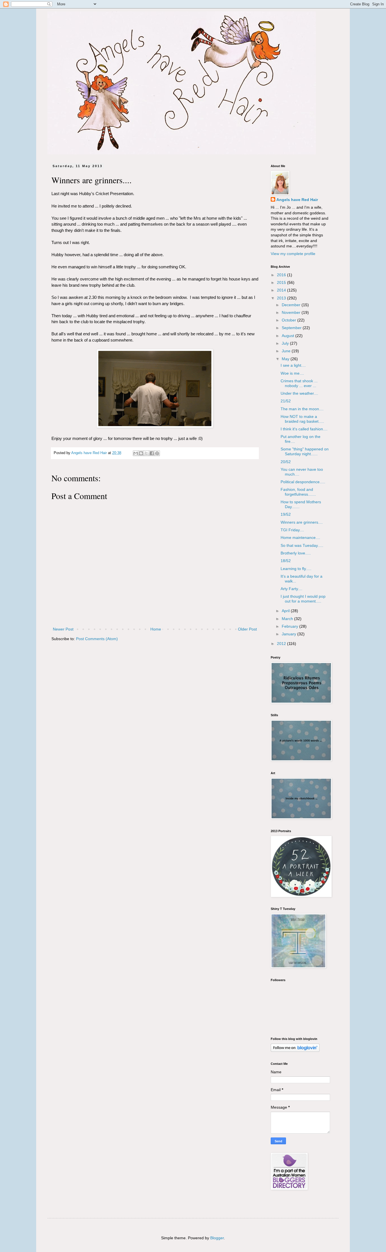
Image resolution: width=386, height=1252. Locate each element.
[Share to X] (146, 453)
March (288, 618)
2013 (282, 298)
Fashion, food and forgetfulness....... (298, 492)
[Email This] (135, 453)
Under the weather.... (299, 393)
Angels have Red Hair (297, 199)
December (292, 305)
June (287, 351)
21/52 (286, 401)
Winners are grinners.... (302, 522)
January (289, 634)
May (286, 359)
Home (155, 629)
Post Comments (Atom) (97, 638)
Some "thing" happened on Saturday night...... (305, 451)
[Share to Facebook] (152, 453)
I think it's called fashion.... (304, 429)
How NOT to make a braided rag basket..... (302, 419)
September (292, 327)
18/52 (286, 560)
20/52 (286, 461)
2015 (282, 282)
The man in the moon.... (302, 409)
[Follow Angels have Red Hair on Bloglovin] (295, 1050)
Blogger (217, 1238)
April (286, 610)
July (286, 343)
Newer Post (63, 629)
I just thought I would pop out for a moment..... (303, 598)
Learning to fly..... (296, 568)
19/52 (286, 514)
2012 (282, 643)
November (292, 312)
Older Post (247, 629)
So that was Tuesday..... (302, 545)
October (289, 320)
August (288, 335)
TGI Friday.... (292, 530)
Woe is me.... (292, 373)
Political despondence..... (303, 482)
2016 (282, 275)
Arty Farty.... (291, 588)
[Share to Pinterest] (157, 453)
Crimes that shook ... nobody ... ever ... (299, 383)
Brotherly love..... (296, 553)
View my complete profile (293, 253)
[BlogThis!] (141, 453)
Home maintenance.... (300, 537)
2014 (282, 290)
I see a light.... (293, 365)
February (290, 626)
